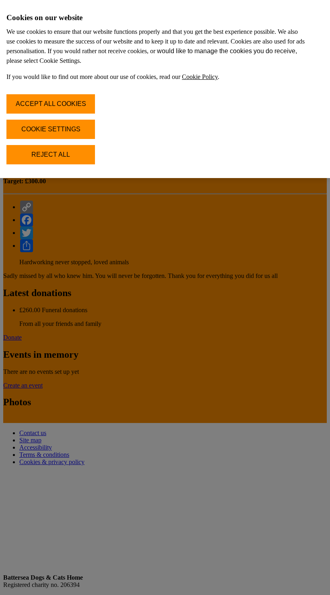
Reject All (50, 154)
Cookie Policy (200, 76)
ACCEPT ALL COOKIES (51, 103)
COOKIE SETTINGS (50, 129)
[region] (165, 89)
